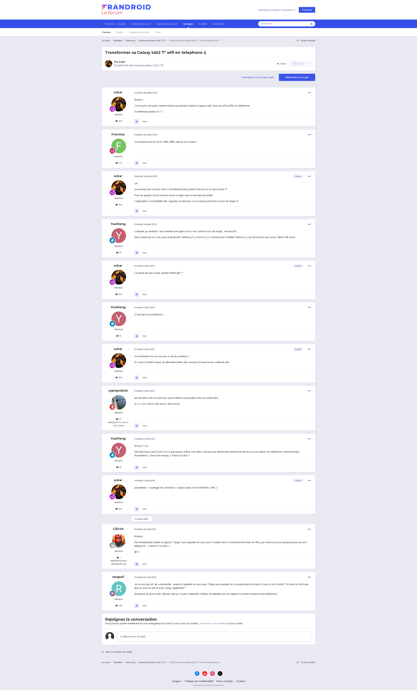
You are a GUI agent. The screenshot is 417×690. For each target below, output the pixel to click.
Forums (106, 32)
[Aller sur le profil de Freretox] (118, 146)
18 (119, 252)
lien (206, 237)
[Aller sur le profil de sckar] (108, 63)
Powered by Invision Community (208, 685)
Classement (218, 24)
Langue (176, 681)
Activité (203, 24)
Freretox (118, 134)
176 (120, 163)
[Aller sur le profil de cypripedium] (118, 402)
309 (120, 121)
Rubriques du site (141, 24)
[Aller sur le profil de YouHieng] (118, 235)
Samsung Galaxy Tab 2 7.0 (149, 65)
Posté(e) (145, 92)
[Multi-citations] (136, 121)
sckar (122, 61)
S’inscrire (307, 9)
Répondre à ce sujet (297, 77)
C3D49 (118, 529)
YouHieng (118, 224)
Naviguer (188, 24)
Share (282, 63)
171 (120, 419)
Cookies (240, 681)
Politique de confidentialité (199, 681)
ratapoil (118, 577)
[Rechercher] (311, 23)
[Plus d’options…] (309, 93)
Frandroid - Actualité (115, 24)
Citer (144, 121)
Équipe (119, 32)
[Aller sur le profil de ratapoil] (118, 588)
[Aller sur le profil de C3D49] (118, 540)
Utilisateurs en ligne (139, 32)
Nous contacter (225, 681)
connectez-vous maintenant (214, 623)
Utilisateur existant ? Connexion (277, 10)
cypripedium (118, 390)
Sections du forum (166, 24)
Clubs (158, 32)
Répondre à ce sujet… (134, 636)
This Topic (298, 24)
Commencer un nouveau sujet (257, 77)
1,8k (120, 605)
